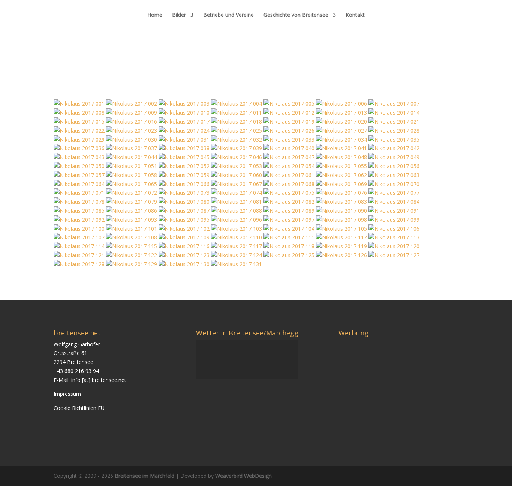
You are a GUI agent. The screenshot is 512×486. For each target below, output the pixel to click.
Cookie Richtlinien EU (79, 407)
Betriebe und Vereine (228, 15)
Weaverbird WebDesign (243, 475)
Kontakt (355, 15)
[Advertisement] (401, 392)
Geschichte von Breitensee (295, 15)
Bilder (179, 15)
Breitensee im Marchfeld (144, 475)
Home (154, 15)
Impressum (67, 393)
